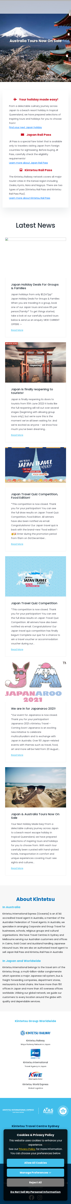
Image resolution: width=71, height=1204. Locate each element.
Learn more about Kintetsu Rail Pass (29, 198)
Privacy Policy (27, 1149)
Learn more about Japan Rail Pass (28, 162)
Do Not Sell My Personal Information (35, 1192)
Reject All (35, 1182)
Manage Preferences (34, 1172)
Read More (17, 330)
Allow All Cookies (35, 1162)
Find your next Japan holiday (25, 127)
